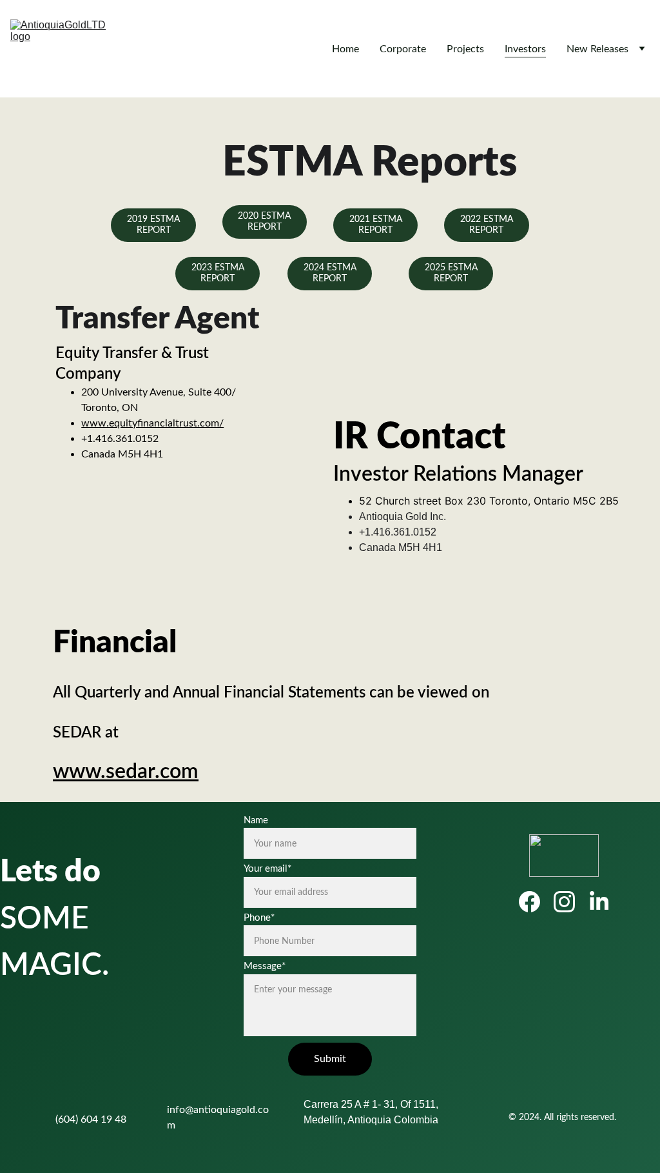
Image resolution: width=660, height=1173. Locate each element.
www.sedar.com (126, 771)
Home (345, 49)
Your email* (267, 869)
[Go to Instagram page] (571, 901)
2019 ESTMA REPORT (153, 225)
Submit (330, 1059)
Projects (465, 49)
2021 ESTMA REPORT (375, 225)
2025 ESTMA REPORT (451, 273)
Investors (525, 49)
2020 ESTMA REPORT (264, 222)
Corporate (403, 49)
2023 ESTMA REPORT (217, 273)
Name (256, 820)
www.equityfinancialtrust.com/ (152, 423)
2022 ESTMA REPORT (486, 225)
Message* (265, 966)
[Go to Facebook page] (536, 901)
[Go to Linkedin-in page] (599, 901)
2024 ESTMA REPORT (330, 273)
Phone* (259, 918)
